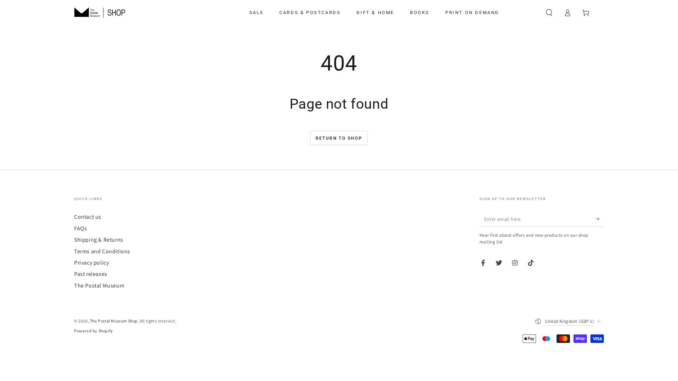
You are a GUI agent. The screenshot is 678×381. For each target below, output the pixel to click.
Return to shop (339, 138)
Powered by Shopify (93, 330)
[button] (549, 12)
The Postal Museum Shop (114, 320)
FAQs (80, 228)
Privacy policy (91, 262)
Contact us (87, 216)
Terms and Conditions (102, 251)
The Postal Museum (99, 285)
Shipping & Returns (98, 239)
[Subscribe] (600, 218)
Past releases (90, 274)
